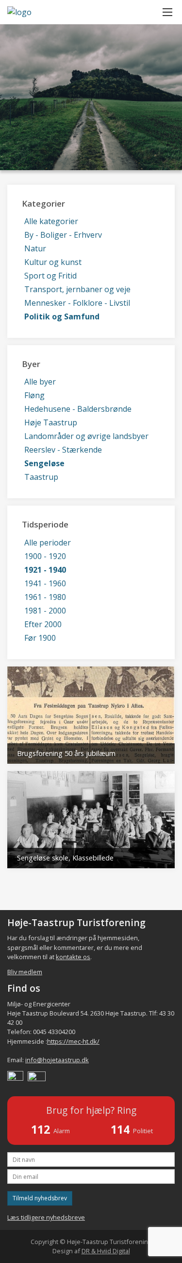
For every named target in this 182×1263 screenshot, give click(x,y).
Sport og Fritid (50, 275)
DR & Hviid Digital (106, 1250)
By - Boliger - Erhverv (63, 234)
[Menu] (167, 12)
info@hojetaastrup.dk (57, 1059)
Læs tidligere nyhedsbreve (46, 1217)
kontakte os (73, 956)
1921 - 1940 (45, 569)
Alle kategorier (51, 221)
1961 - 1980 (45, 597)
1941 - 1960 (45, 583)
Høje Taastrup (50, 422)
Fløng (34, 395)
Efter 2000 (43, 624)
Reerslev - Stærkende (63, 449)
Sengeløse (44, 463)
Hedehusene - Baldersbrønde (78, 408)
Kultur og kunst (53, 262)
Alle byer (40, 381)
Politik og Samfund (61, 316)
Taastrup (41, 477)
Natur (35, 248)
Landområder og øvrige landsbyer (86, 436)
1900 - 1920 (45, 556)
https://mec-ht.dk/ (73, 1041)
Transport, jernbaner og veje (77, 289)
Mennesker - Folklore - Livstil (77, 303)
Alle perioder (47, 542)
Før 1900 (40, 637)
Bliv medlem (24, 971)
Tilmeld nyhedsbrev (40, 1198)
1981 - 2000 (45, 610)
